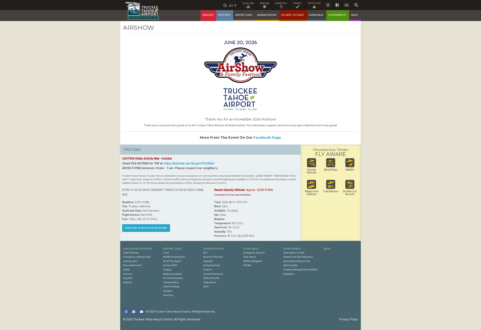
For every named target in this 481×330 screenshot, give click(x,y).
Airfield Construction (174, 257)
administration (266, 15)
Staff (206, 286)
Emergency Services (254, 252)
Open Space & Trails (294, 252)
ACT (205, 252)
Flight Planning (130, 252)
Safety (126, 269)
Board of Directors (213, 257)
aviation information (137, 248)
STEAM (247, 265)
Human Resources (213, 274)
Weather (127, 282)
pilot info (224, 15)
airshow (208, 15)
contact (297, 3)
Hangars (167, 291)
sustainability (337, 15)
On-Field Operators (173, 278)
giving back (316, 15)
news (354, 15)
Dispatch (127, 278)
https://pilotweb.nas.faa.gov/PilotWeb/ (189, 163)
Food (166, 252)
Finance (207, 269)
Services (127, 274)
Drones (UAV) (170, 265)
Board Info (281, 3)
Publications (209, 282)
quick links (248, 3)
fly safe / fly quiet (292, 15)
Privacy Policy (348, 319)
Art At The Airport (172, 261)
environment (292, 248)
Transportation (171, 282)
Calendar (208, 261)
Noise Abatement (132, 265)
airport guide (243, 15)
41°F (233, 6)
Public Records (211, 278)
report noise (314, 3)
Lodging (167, 269)
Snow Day (168, 295)
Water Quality (290, 265)
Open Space (249, 257)
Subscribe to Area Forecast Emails (146, 227)
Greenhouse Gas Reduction (298, 257)
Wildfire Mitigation (252, 261)
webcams (264, 3)
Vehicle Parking (171, 286)
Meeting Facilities (172, 274)
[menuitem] (230, 5)
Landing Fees (130, 261)
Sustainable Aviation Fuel (296, 261)
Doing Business (211, 265)
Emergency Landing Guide (137, 257)
